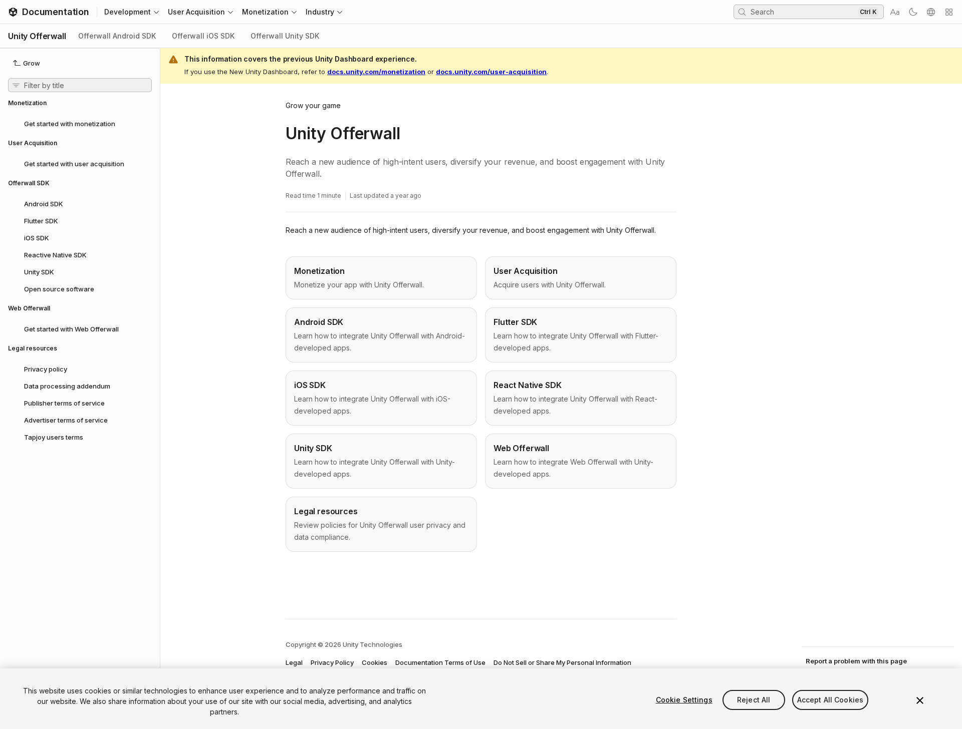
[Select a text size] (895, 12)
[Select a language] (931, 12)
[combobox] (803, 12)
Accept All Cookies (830, 699)
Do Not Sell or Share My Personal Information (562, 662)
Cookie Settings (684, 699)
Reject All (753, 699)
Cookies (374, 662)
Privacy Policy (332, 662)
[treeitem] (80, 123)
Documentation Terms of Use (440, 662)
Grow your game (313, 105)
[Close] (920, 700)
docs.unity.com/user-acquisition (491, 72)
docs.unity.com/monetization (376, 72)
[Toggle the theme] (913, 12)
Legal (294, 662)
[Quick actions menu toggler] (949, 12)
